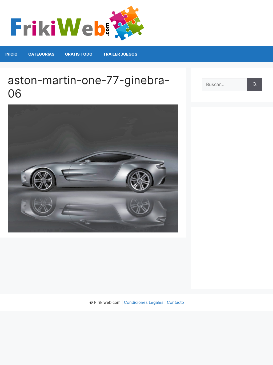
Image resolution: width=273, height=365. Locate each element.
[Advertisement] (232, 198)
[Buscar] (254, 84)
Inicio (11, 54)
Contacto (175, 302)
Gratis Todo (79, 54)
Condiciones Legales (143, 302)
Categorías (41, 54)
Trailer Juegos (120, 54)
